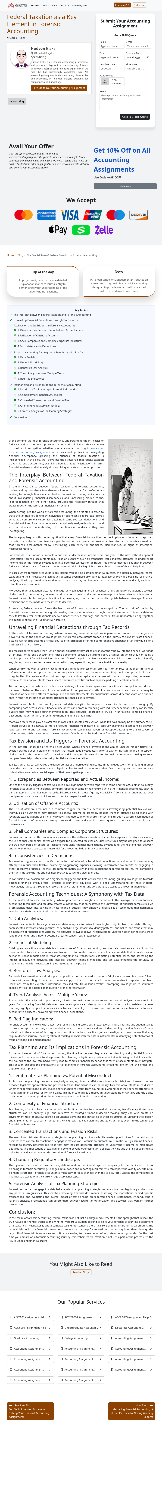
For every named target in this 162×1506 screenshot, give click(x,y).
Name (103, 41)
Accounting (17, 101)
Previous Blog (29, 1411)
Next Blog (132, 1411)
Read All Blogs (81, 1272)
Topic (102, 53)
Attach (105, 83)
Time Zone (131, 64)
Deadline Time (107, 64)
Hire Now (125, 186)
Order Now (139, 5)
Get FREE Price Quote (135, 116)
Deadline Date (133, 53)
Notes (103, 91)
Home (10, 255)
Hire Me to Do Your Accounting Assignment (59, 88)
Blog (20, 255)
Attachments (106, 75)
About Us (64, 5)
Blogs (54, 5)
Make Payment (79, 5)
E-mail (129, 41)
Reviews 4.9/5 (122, 5)
